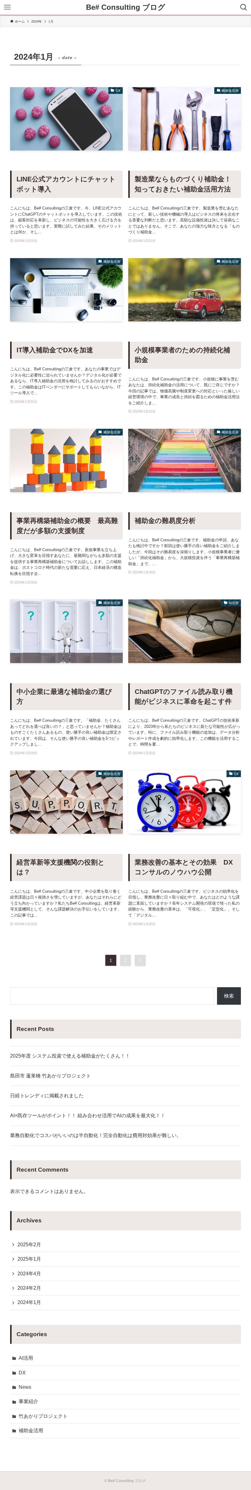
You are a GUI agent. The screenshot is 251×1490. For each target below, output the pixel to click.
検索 (229, 996)
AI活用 (26, 1358)
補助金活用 (31, 1430)
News (25, 1387)
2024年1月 (29, 1302)
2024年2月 (29, 1288)
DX (22, 1372)
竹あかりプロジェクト (43, 1416)
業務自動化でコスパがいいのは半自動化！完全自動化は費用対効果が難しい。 (96, 1135)
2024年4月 (29, 1273)
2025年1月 (29, 1259)
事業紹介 (28, 1401)
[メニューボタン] (7, 7)
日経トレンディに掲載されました (47, 1095)
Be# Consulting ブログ (125, 7)
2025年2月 (29, 1244)
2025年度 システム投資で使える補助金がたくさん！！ (70, 1055)
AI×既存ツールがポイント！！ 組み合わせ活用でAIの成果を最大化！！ (87, 1115)
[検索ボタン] (243, 7)
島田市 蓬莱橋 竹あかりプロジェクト (50, 1075)
